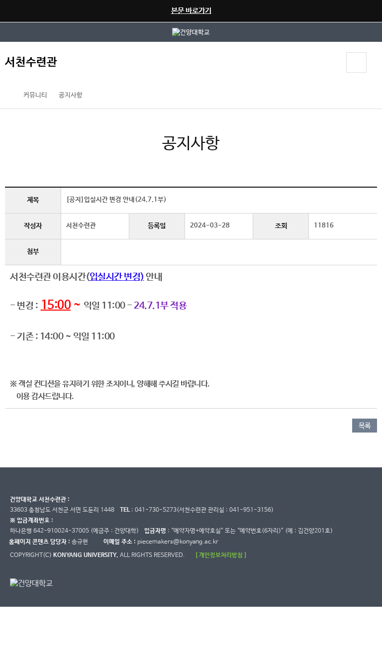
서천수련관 (31, 62)
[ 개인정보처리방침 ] (221, 555)
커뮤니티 (35, 95)
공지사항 (71, 95)
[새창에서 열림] (191, 32)
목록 (365, 426)
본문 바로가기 (191, 10)
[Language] (329, 63)
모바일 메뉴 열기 (356, 62)
